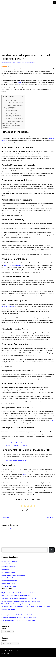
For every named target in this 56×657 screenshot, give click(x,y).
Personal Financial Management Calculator (13, 575)
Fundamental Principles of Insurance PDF (13, 125)
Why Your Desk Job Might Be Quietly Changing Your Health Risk (19, 592)
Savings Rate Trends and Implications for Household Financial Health (20, 612)
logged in (11, 528)
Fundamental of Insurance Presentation (16, 445)
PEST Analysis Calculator (8, 572)
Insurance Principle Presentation (14, 443)
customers (25, 474)
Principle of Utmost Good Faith (13, 100)
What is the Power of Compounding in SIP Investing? (15, 604)
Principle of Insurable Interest (12, 104)
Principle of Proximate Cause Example (15, 118)
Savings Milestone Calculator (9, 561)
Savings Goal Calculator (8, 564)
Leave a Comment (6, 62)
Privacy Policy (5, 653)
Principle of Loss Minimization (13, 120)
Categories (4, 640)
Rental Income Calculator (8, 569)
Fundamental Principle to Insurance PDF (16, 460)
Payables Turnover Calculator (9, 578)
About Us (11, 651)
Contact (3, 651)
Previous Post (6, 517)
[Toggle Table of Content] (22, 97)
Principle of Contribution (11, 110)
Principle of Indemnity (11, 107)
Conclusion (6, 127)
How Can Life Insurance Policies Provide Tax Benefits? (16, 595)
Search (3, 546)
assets (19, 82)
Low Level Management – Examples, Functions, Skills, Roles (18, 620)
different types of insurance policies (13, 265)
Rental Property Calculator (8, 566)
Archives (3, 628)
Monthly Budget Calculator (8, 586)
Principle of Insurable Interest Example (15, 105)
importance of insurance (8, 306)
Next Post (50, 517)
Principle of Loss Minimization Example (15, 121)
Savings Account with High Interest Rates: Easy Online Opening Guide (20, 601)
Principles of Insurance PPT (10, 123)
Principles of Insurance (8, 99)
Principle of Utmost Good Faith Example (16, 102)
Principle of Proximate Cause (12, 116)
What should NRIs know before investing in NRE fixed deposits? (18, 598)
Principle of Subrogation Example (14, 115)
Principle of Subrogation (11, 113)
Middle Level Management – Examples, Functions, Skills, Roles (18, 617)
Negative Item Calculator (8, 583)
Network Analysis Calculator (9, 580)
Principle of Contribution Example (14, 112)
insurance (44, 69)
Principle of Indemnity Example (14, 108)
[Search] (52, 550)
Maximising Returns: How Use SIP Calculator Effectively (16, 615)
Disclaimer (19, 651)
